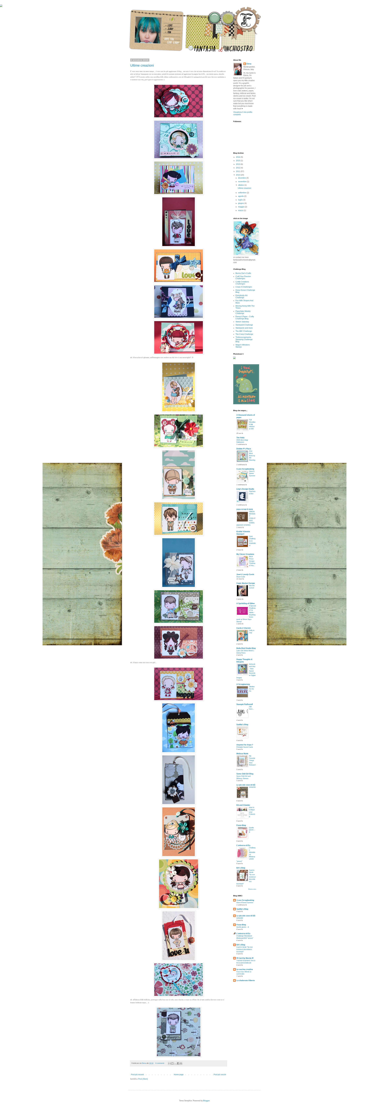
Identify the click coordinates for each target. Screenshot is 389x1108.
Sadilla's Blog (242, 725)
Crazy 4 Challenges (244, 287)
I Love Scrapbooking (245, 469)
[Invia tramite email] (169, 1063)
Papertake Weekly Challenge (243, 312)
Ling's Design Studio (245, 489)
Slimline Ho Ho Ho (252, 689)
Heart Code (240, 577)
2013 (238, 164)
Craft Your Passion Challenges (243, 277)
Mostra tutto (252, 889)
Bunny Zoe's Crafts (243, 273)
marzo (241, 210)
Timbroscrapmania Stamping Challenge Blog (244, 339)
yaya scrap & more (244, 509)
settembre (242, 193)
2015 (238, 161)
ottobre (241, 185)
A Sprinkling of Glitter (245, 603)
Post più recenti (137, 1075)
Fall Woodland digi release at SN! (252, 424)
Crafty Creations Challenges (242, 283)
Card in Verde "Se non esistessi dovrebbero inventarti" (244, 949)
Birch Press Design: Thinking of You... (252, 561)
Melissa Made (242, 754)
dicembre (242, 178)
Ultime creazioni (142, 65)
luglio (240, 200)
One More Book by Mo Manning (252, 455)
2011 (238, 171)
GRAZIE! (252, 787)
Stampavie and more (244, 328)
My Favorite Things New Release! (252, 760)
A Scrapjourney (243, 684)
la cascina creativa (244, 969)
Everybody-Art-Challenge (242, 296)
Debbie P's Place (243, 449)
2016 (238, 157)
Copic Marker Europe (245, 583)
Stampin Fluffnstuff (244, 704)
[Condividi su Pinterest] (180, 1063)
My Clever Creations (245, 554)
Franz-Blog (241, 825)
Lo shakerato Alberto (245, 980)
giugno (241, 203)
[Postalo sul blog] (172, 1063)
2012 (238, 168)
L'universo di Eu (243, 845)
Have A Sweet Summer (252, 473)
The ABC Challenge (244, 331)
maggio (241, 207)
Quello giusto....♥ (252, 830)
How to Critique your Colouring (252, 811)
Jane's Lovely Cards (245, 574)
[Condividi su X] (175, 1063)
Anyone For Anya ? (244, 745)
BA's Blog (240, 868)
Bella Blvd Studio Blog (246, 648)
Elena (248, 64)
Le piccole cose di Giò (245, 785)
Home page (179, 1075)
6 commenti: (160, 1063)
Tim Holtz (240, 438)
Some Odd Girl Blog (244, 774)
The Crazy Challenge (244, 334)
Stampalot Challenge (244, 325)
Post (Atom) (143, 1079)
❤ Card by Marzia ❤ (244, 958)
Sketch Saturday (242, 322)
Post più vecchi (220, 1075)
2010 (238, 175)
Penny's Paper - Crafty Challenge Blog (245, 317)
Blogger (206, 1101)
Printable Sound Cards (244, 747)
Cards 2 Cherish (243, 628)
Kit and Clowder (243, 805)
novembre (242, 182)
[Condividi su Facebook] (178, 1063)
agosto (241, 196)
